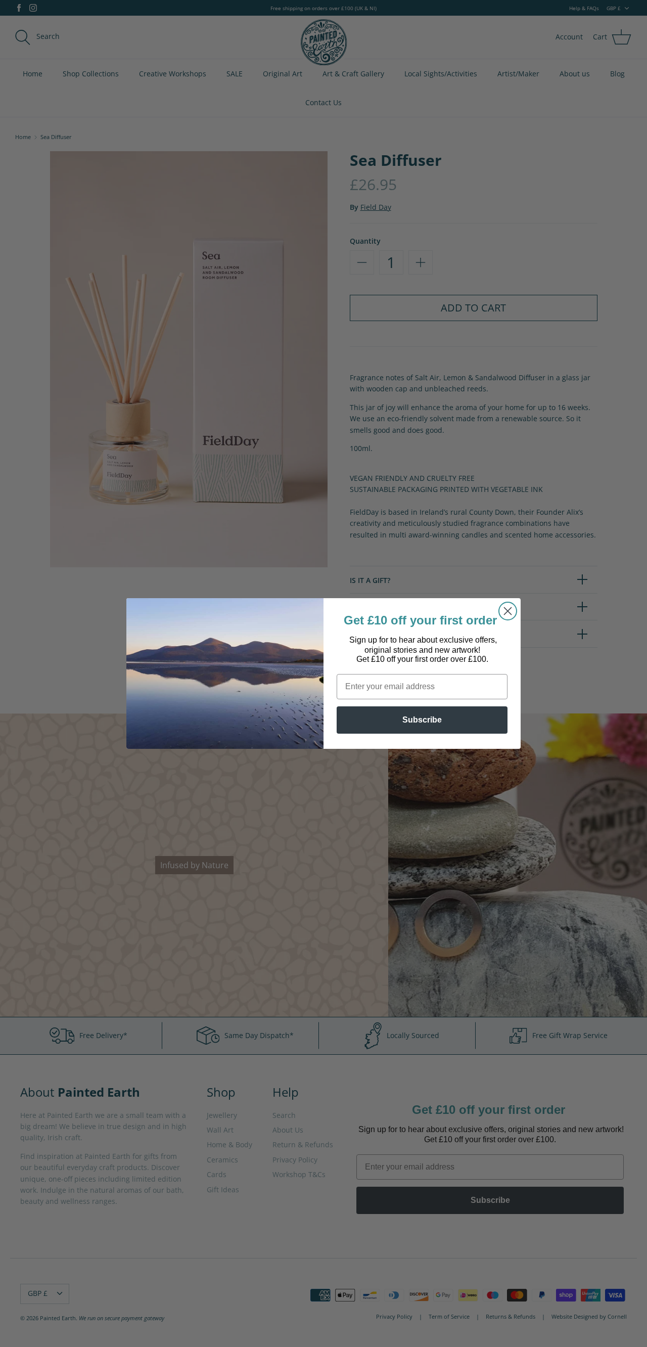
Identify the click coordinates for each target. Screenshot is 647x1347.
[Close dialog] (508, 611)
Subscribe (422, 719)
